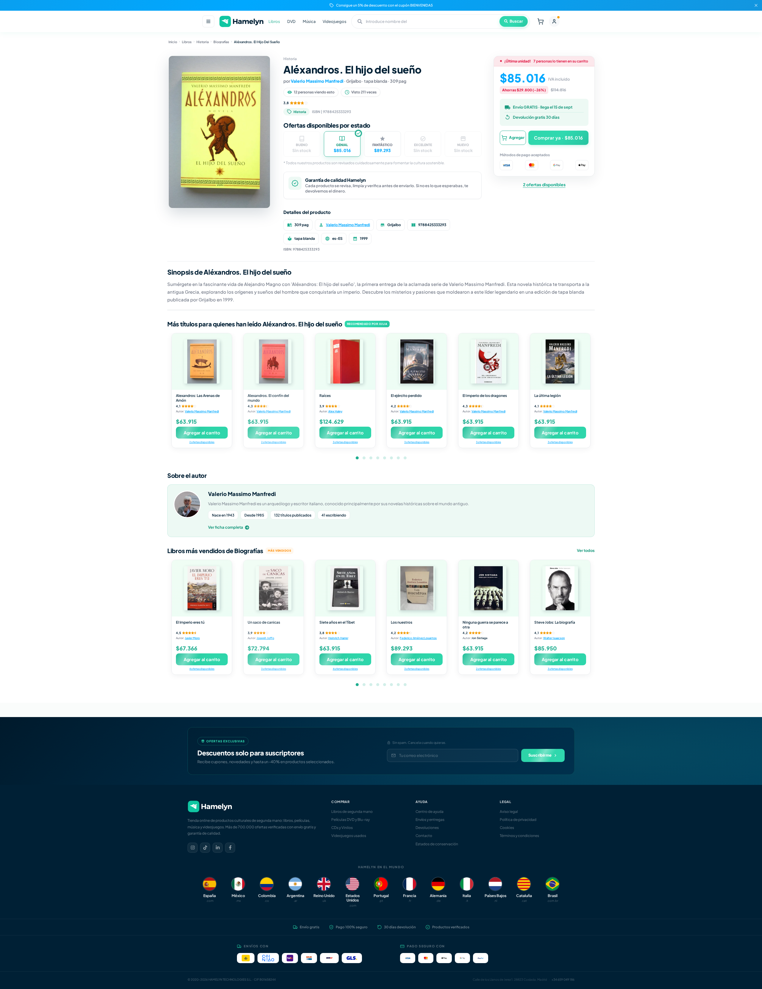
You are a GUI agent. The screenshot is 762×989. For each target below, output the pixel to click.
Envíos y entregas (430, 819)
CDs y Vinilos (342, 827)
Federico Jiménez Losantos (418, 638)
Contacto (424, 835)
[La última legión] (560, 361)
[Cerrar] (756, 5)
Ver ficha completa (225, 527)
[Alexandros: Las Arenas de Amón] (202, 361)
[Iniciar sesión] (554, 21)
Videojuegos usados (348, 835)
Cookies (507, 827)
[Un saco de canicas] (273, 588)
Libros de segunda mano (352, 811)
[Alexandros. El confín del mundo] (273, 361)
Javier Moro (192, 638)
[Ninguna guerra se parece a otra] (488, 588)
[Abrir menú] (208, 21)
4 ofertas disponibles (201, 668)
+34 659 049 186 (563, 979)
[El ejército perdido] (417, 361)
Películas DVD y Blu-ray (350, 819)
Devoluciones (427, 827)
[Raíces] (345, 361)
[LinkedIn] (218, 848)
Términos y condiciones (519, 835)
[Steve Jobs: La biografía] (560, 588)
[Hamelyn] (241, 21)
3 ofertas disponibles (345, 442)
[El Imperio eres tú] (202, 588)
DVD (291, 21)
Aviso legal (509, 811)
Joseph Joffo (265, 638)
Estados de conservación (437, 844)
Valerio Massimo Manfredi (317, 81)
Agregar (516, 137)
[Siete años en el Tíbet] (345, 588)
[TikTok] (205, 848)
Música (309, 21)
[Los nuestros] (417, 588)
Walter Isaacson (554, 638)
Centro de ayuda (430, 811)
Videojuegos (334, 21)
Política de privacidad (518, 819)
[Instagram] (193, 848)
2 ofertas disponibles (544, 184)
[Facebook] (230, 848)
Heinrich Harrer (338, 638)
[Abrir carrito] (540, 21)
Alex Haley (335, 411)
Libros (274, 21)
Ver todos (586, 550)
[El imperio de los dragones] (488, 361)
